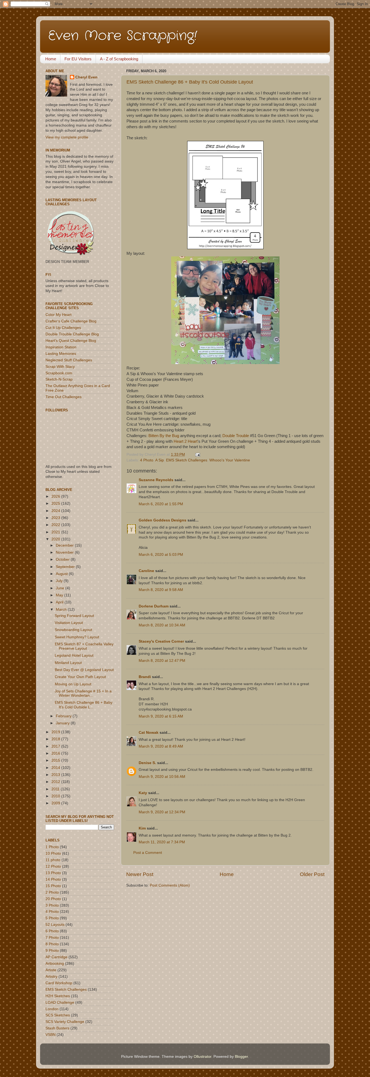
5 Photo (52, 918)
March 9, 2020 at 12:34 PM (162, 812)
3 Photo (52, 905)
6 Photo (52, 931)
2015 (56, 760)
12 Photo (53, 866)
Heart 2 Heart (185, 441)
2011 (56, 789)
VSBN (51, 1035)
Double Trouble (235, 436)
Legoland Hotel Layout (74, 655)
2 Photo (52, 892)
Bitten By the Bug (163, 436)
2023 (56, 518)
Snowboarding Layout (73, 630)
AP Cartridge (56, 957)
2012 (56, 782)
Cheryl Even (86, 77)
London (52, 1009)
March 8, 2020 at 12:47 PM (162, 661)
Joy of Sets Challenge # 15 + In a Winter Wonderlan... (83, 693)
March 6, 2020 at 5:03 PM (161, 555)
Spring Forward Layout (74, 616)
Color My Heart (59, 315)
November (65, 552)
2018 (56, 739)
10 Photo (53, 853)
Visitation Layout (69, 623)
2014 (56, 768)
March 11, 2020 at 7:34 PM (162, 842)
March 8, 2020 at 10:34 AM (162, 625)
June (60, 588)
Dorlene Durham (153, 606)
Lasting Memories (61, 354)
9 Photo (52, 951)
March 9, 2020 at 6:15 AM (161, 716)
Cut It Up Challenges (63, 328)
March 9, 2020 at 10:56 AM (162, 777)
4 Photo (146, 460)
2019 (56, 732)
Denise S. (147, 763)
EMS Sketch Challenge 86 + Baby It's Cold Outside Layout (189, 82)
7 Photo (52, 938)
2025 (56, 503)
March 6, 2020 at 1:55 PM (161, 504)
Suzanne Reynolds (156, 480)
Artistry (51, 976)
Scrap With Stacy (60, 367)
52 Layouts (55, 925)
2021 (56, 532)
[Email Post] (196, 454)
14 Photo (53, 879)
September (66, 567)
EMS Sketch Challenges (186, 460)
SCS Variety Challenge (65, 1022)
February (64, 716)
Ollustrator (202, 1057)
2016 (56, 753)
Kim (142, 828)
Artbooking (55, 964)
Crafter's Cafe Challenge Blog (71, 321)
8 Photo (52, 944)
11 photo (53, 860)
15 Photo (53, 886)
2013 (56, 775)
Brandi (145, 677)
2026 (56, 496)
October (63, 559)
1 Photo (52, 847)
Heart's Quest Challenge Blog (71, 341)
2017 (56, 746)
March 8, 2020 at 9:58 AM (161, 590)
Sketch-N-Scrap (59, 379)
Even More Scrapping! (122, 36)
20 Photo (53, 899)
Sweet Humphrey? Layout (77, 637)
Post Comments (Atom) (170, 885)
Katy (143, 793)
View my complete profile (67, 137)
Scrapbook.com (59, 373)
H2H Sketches (58, 996)
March (62, 609)
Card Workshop (59, 983)
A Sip (159, 460)
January (63, 723)
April (60, 602)
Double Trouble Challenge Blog (72, 334)
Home (50, 59)
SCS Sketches (58, 1015)
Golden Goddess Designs (162, 520)
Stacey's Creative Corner (161, 641)
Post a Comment (147, 853)
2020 (56, 539)
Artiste (51, 970)
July (60, 581)
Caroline (146, 571)
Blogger (241, 1057)
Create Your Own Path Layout (80, 677)
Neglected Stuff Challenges (69, 360)
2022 (56, 525)
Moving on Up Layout (73, 684)
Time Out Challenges (64, 397)
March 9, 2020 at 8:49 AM (161, 746)
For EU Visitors (78, 59)
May (60, 595)
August (62, 574)
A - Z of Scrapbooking (119, 59)
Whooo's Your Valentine (229, 460)
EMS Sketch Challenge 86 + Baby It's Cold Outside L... (83, 705)
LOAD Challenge (60, 1002)
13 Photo (53, 873)
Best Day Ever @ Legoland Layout (84, 670)
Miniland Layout (68, 663)
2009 (56, 803)
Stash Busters (57, 1028)
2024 (56, 511)
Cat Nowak (148, 733)
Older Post (312, 874)
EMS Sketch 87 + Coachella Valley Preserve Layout (84, 646)
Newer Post (139, 874)
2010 (56, 796)
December (65, 545)
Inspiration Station (61, 347)
